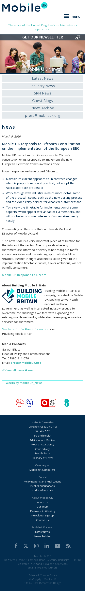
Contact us (42, 520)
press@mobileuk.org (42, 115)
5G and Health (42, 435)
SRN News (42, 93)
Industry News (42, 85)
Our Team (42, 506)
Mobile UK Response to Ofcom (24, 275)
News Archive (42, 108)
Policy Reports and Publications (42, 481)
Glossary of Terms (42, 458)
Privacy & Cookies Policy (42, 575)
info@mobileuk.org (46, 567)
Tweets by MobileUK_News (23, 383)
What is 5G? (43, 431)
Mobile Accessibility (42, 444)
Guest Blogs (42, 100)
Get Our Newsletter (42, 37)
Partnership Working (42, 511)
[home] (42, 7)
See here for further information (25, 329)
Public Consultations (42, 486)
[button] (71, 15)
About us (42, 502)
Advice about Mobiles (42, 440)
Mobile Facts (42, 453)
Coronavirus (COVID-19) (43, 426)
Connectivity (42, 449)
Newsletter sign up (42, 515)
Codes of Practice (42, 490)
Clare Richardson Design (46, 583)
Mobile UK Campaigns (42, 469)
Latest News (42, 78)
